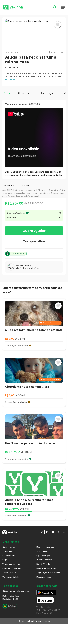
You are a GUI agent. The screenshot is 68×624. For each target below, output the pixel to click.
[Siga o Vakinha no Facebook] (47, 532)
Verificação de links (10, 577)
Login (4, 559)
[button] (34, 33)
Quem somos (8, 547)
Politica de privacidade (12, 568)
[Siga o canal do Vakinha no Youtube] (53, 532)
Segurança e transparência (48, 572)
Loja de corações (43, 555)
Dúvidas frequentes (45, 547)
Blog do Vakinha (43, 564)
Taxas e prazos (42, 551)
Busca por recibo (43, 577)
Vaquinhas (7, 551)
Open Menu (63, 7)
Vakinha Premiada (44, 559)
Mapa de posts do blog (46, 568)
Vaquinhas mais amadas (13, 564)
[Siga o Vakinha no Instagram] (41, 532)
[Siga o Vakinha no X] (58, 532)
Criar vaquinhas (9, 555)
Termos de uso (9, 572)
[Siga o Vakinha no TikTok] (64, 532)
